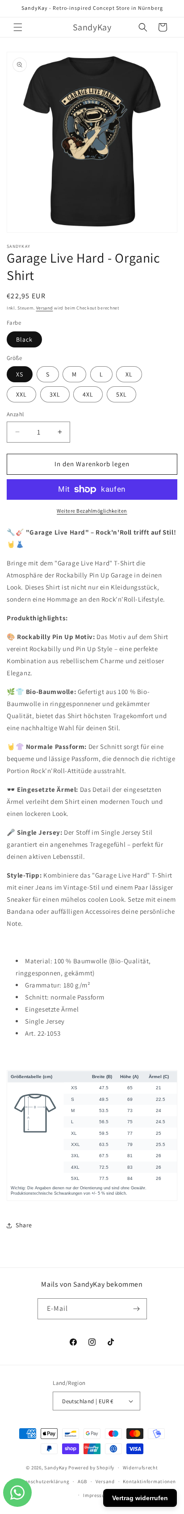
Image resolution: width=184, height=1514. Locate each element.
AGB (82, 1481)
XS (19, 374)
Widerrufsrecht (140, 1467)
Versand (44, 308)
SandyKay (55, 1467)
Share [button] (24, 1225)
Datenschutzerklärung (43, 1481)
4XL (88, 394)
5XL (121, 394)
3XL (55, 394)
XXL (21, 394)
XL (129, 374)
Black (24, 339)
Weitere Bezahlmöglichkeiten (92, 510)
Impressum (96, 1495)
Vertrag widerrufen (140, 1497)
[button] (18, 27)
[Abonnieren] (136, 1308)
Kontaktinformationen (149, 1481)
